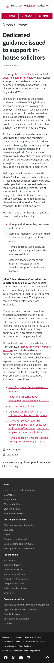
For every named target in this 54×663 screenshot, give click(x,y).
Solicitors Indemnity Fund (16, 588)
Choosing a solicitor (13, 569)
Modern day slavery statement (15, 650)
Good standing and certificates (19, 543)
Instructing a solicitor (14, 574)
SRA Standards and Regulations (20, 525)
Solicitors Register (13, 564)
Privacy (38, 637)
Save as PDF (12, 454)
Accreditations (25, 646)
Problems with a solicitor (16, 578)
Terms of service (9, 646)
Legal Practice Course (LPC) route (20, 609)
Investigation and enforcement (19, 548)
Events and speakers (14, 513)
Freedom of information (12, 637)
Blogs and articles (13, 504)
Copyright (29, 637)
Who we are (10, 560)
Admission (9, 623)
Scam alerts (9, 592)
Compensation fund (14, 583)
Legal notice (35, 650)
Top (47, 660)
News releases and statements (19, 490)
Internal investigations (21, 406)
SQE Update (10, 499)
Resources (9, 534)
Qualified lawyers (12, 614)
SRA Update (10, 494)
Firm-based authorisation (16, 539)
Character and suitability (16, 618)
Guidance (8, 529)
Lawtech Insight (12, 508)
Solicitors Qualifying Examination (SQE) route (26, 604)
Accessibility (7, 641)
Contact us (19, 641)
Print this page (13, 449)
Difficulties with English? (36, 641)
